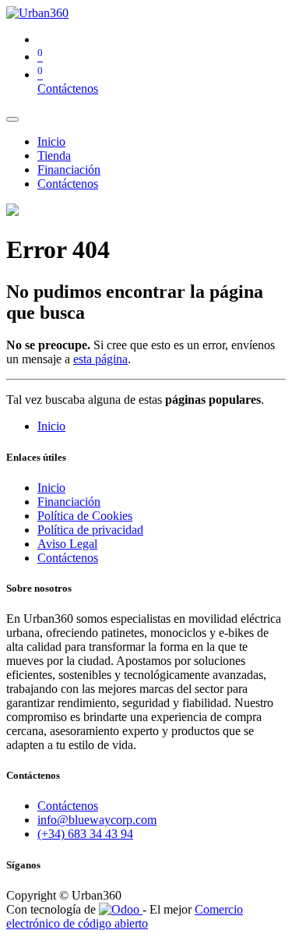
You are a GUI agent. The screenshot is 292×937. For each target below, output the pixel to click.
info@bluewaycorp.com (97, 819)
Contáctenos (67, 88)
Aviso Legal (67, 543)
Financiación (68, 501)
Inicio (51, 426)
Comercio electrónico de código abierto (124, 916)
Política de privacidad (90, 529)
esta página (100, 359)
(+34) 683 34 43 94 (85, 833)
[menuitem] (51, 141)
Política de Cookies (84, 515)
